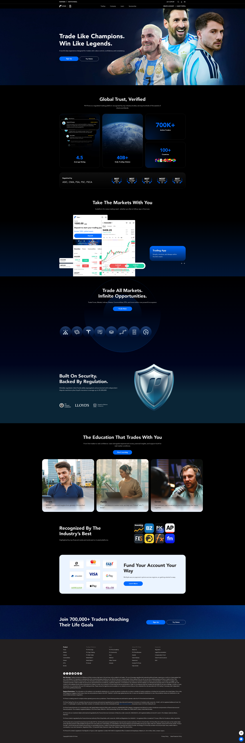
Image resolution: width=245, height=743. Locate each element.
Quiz (110, 655)
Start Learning (122, 452)
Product (65, 647)
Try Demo (89, 59)
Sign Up (69, 59)
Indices (65, 655)
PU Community (113, 652)
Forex (64, 649)
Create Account (168, 6)
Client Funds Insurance (161, 657)
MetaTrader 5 (89, 657)
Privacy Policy (164, 736)
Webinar (111, 657)
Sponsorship (132, 6)
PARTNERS (62, 2)
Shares (65, 660)
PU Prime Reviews (136, 652)
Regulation (158, 649)
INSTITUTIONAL (72, 2)
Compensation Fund (160, 655)
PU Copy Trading (90, 652)
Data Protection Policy (176, 736)
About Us (134, 649)
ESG (156, 660)
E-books (111, 663)
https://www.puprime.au (125, 704)
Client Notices (135, 657)
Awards (134, 655)
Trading (103, 6)
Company (113, 6)
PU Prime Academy (114, 649)
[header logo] (65, 6)
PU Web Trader (90, 655)
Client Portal (181, 6)
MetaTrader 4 (89, 660)
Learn (122, 6)
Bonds (64, 666)
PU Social (88, 663)
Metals (65, 652)
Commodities (66, 657)
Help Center (135, 666)
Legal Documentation (160, 652)
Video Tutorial (112, 660)
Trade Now (122, 309)
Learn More (133, 584)
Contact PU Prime (136, 663)
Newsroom (135, 660)
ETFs (64, 663)
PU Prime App (89, 649)
